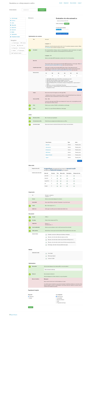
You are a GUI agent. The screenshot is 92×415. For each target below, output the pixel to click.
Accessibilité (59, 298)
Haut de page (14, 18)
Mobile (12, 32)
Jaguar (47, 157)
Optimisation (14, 34)
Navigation (14, 40)
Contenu (13, 20)
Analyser (42, 10)
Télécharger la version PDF (62, 33)
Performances (60, 296)
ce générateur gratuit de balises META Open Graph (61, 70)
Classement (66, 3)
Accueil (60, 3)
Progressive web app (61, 302)
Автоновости (48, 147)
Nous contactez (73, 3)
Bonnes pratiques (60, 299)
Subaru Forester (49, 155)
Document (13, 29)
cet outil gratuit (48, 47)
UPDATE (66, 23)
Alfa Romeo (48, 152)
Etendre (79, 89)
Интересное (48, 149)
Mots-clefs (13, 25)
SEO (58, 301)
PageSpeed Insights (15, 36)
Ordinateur (31, 296)
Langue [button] (79, 3)
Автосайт (47, 144)
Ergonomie (13, 27)
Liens (12, 22)
